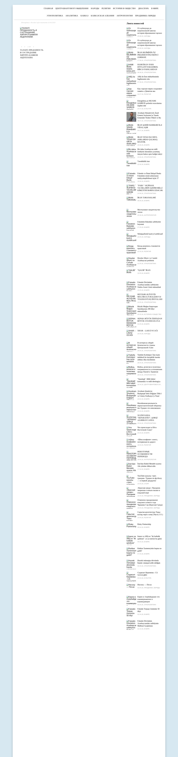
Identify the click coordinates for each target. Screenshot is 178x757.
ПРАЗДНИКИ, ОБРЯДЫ (145, 16)
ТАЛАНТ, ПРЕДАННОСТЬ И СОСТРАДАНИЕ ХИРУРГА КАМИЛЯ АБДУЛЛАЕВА (31, 54)
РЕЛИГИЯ (106, 8)
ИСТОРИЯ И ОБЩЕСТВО (124, 8)
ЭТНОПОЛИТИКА (55, 16)
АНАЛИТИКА (72, 16)
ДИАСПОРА (143, 8)
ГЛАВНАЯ (48, 8)
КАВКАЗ (84, 16)
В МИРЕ (155, 8)
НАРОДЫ (95, 8)
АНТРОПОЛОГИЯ (125, 16)
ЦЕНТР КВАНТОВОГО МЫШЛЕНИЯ (71, 8)
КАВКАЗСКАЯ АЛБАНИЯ (102, 16)
